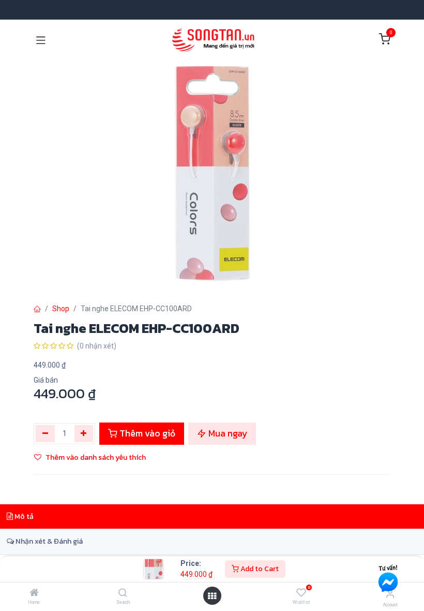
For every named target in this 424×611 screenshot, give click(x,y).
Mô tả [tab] (23, 516)
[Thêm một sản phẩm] (84, 433)
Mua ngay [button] (226, 433)
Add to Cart (259, 568)
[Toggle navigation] (41, 39)
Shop (60, 308)
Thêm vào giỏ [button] (146, 433)
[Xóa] (45, 433)
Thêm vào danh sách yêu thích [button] (96, 457)
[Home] (34, 593)
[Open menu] (212, 596)
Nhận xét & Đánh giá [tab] (48, 541)
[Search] (123, 593)
